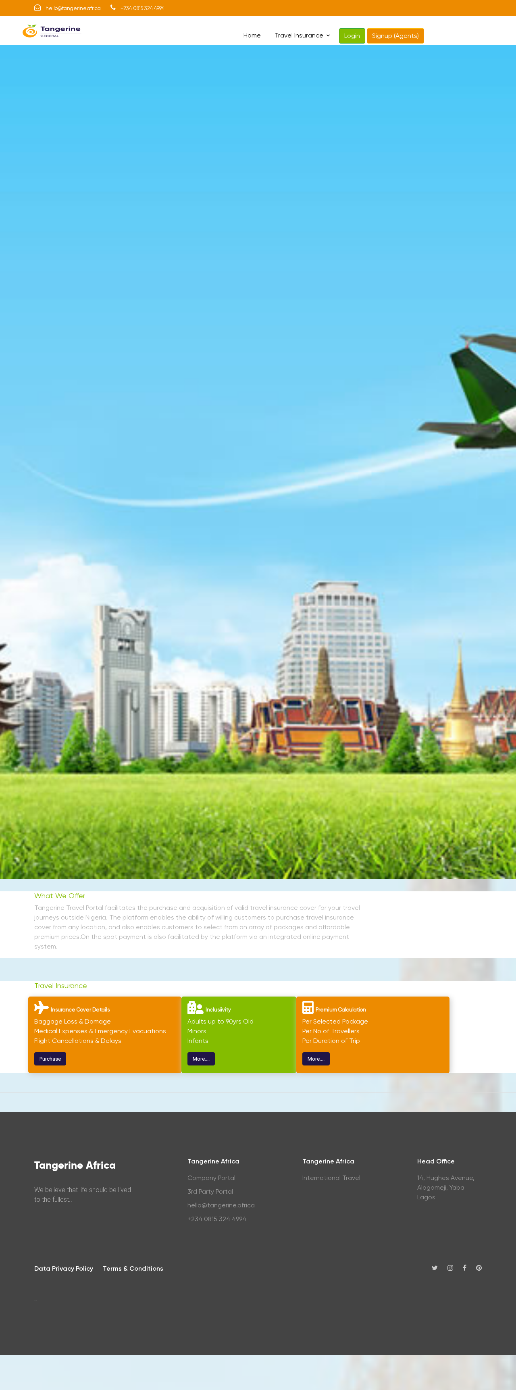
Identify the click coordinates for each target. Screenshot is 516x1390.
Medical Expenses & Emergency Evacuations (100, 1031)
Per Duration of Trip (331, 1041)
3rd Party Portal (210, 1191)
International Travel (331, 1178)
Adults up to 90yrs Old (220, 1021)
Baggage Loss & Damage (72, 1021)
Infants (197, 1041)
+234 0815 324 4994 (216, 1219)
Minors (196, 1031)
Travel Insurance (299, 35)
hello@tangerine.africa (221, 1205)
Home (252, 35)
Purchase (50, 1059)
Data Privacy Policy (63, 1268)
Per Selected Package (335, 1021)
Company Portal (211, 1178)
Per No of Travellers (331, 1031)
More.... (201, 1059)
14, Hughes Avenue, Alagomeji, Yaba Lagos (445, 1187)
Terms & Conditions (133, 1268)
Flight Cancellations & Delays (77, 1041)
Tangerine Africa (75, 1165)
